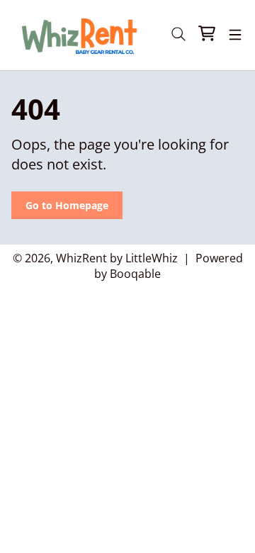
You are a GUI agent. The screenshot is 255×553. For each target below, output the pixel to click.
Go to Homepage (67, 205)
